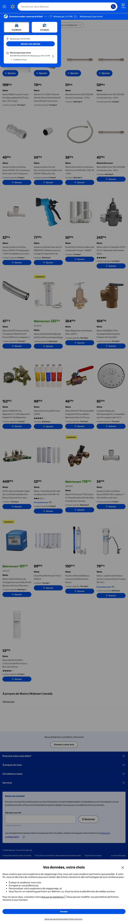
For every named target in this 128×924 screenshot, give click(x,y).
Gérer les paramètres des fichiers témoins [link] (63, 919)
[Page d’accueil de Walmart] (12, 6)
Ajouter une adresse (30, 44)
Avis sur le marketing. (52, 896)
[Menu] (4, 6)
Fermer (64, 911)
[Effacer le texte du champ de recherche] (109, 7)
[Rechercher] (113, 6)
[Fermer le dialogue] (123, 867)
